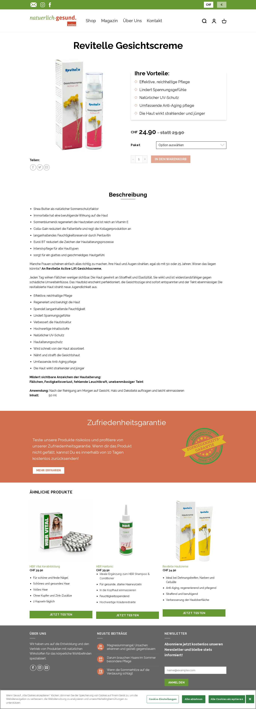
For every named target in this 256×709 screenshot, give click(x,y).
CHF (208, 4)
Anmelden (176, 682)
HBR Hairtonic (104, 566)
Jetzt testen (61, 614)
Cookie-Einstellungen (163, 699)
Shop (91, 20)
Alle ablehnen (193, 699)
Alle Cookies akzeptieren (227, 699)
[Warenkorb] (224, 21)
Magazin (109, 20)
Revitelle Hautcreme (175, 566)
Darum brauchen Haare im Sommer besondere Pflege (131, 659)
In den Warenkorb (171, 159)
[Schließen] (250, 699)
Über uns (132, 20)
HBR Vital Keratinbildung (45, 566)
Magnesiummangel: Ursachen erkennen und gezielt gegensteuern (131, 647)
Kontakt (154, 20)
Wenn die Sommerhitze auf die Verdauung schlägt (128, 671)
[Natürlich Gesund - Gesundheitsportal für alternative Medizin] (53, 20)
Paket (135, 145)
